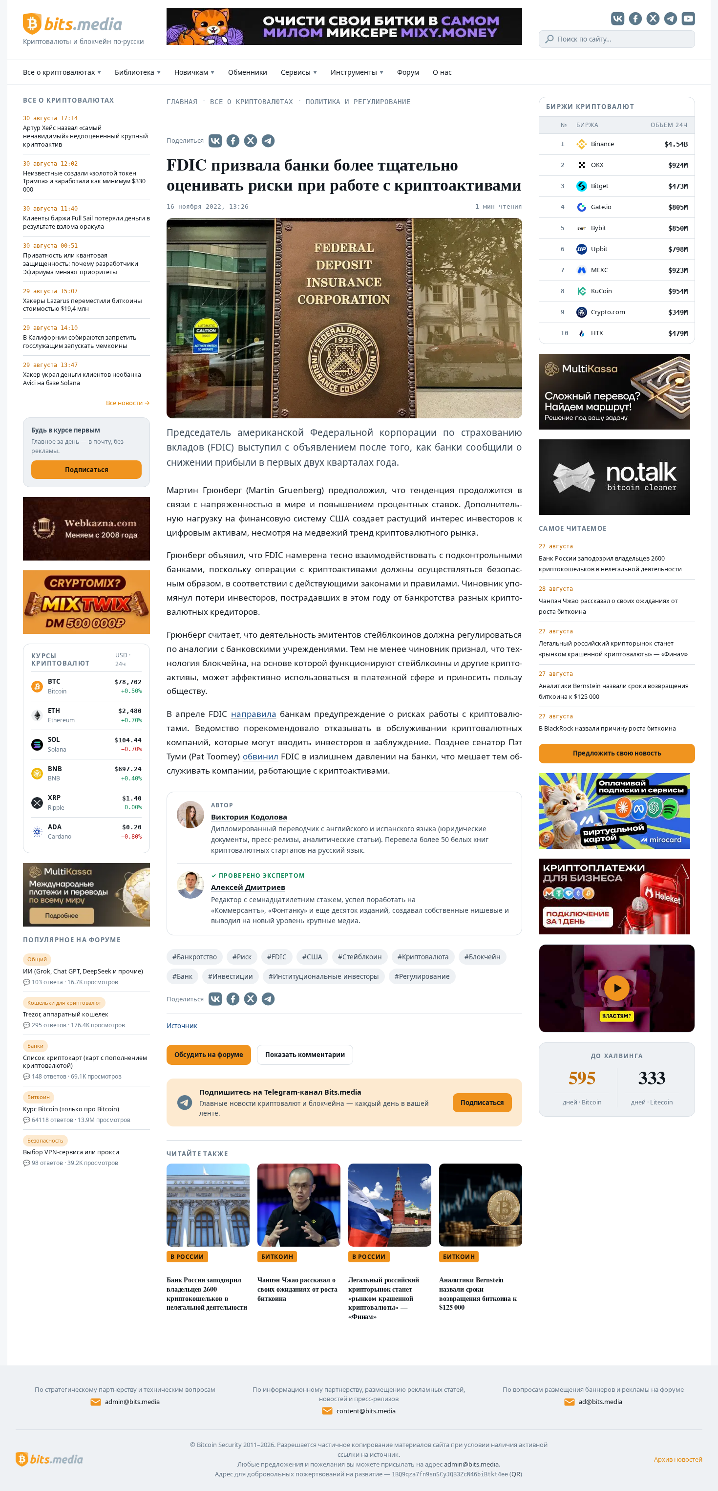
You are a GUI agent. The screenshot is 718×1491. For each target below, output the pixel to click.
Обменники (247, 72)
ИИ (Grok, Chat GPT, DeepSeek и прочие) (83, 971)
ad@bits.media (600, 1401)
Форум (408, 72)
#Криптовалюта (423, 956)
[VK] (618, 18)
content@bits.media (366, 1410)
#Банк (182, 976)
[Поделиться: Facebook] (233, 141)
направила (253, 713)
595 (582, 1077)
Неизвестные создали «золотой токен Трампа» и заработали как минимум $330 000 (84, 182)
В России (187, 1257)
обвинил (260, 756)
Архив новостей (678, 1459)
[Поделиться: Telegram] (268, 141)
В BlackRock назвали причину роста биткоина (607, 728)
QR (515, 1473)
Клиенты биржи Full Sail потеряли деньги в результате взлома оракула (86, 223)
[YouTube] (688, 18)
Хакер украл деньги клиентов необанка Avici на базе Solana (82, 379)
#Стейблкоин (360, 956)
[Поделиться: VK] (215, 141)
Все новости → (128, 402)
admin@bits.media (132, 1401)
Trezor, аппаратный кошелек (65, 1014)
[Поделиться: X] (250, 141)
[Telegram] (670, 18)
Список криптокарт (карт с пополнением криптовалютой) (85, 1062)
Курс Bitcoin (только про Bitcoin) (71, 1109)
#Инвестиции (230, 976)
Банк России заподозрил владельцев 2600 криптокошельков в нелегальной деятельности (207, 1293)
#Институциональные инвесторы (324, 976)
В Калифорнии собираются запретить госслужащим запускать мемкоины (79, 342)
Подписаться (86, 469)
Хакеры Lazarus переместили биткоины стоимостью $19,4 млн (82, 305)
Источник (182, 1025)
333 (651, 1077)
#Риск (242, 956)
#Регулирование (422, 976)
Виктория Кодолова (249, 816)
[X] (653, 18)
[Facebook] (635, 18)
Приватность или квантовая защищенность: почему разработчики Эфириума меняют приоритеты (80, 264)
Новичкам (194, 72)
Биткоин (277, 1257)
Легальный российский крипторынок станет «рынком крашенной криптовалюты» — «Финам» (383, 1298)
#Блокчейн (483, 956)
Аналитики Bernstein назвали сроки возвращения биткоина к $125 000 (478, 1293)
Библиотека (138, 72)
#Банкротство (194, 956)
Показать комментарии (305, 1054)
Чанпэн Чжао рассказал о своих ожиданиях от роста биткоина (297, 1289)
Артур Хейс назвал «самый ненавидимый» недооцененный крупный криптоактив (85, 136)
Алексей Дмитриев (248, 887)
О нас (442, 72)
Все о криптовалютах (62, 72)
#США (312, 956)
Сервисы (299, 72)
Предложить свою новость (617, 753)
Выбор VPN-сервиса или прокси (71, 1152)
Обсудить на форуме (208, 1054)
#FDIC (277, 956)
